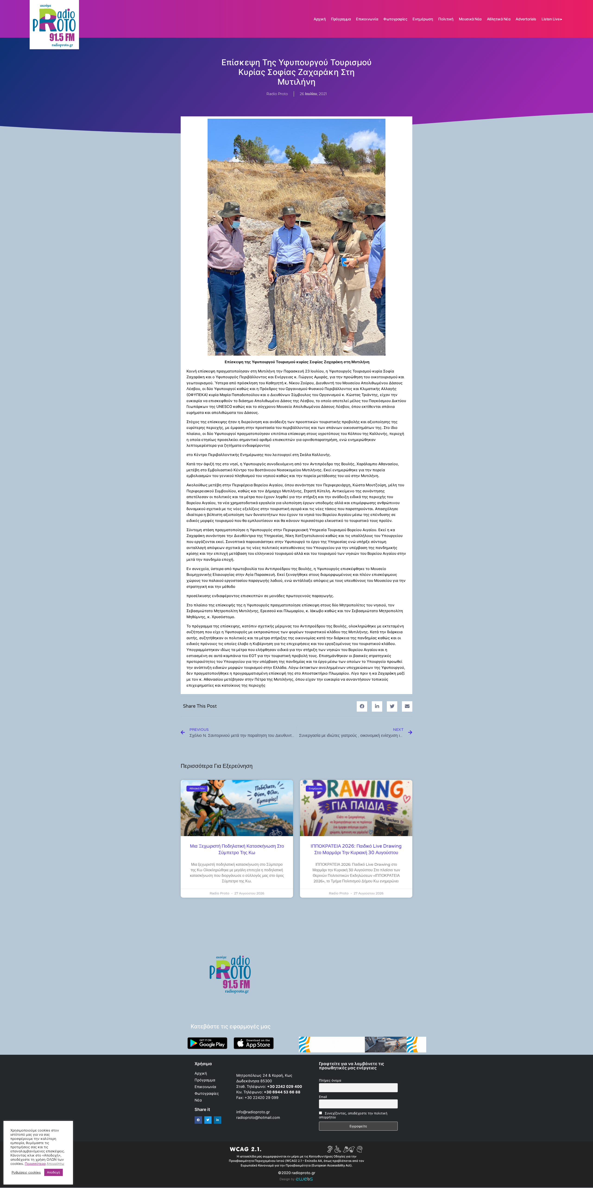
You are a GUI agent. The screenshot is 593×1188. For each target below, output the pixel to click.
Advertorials (526, 19)
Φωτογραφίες (395, 19)
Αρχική (320, 19)
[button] (362, 706)
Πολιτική (445, 19)
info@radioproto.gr (253, 1112)
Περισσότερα (35, 1164)
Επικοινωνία (367, 19)
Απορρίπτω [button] (55, 1164)
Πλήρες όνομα (330, 1080)
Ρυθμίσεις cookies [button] (26, 1172)
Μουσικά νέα (470, 19)
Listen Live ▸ (552, 19)
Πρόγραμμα (341, 19)
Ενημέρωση (423, 19)
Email (323, 1097)
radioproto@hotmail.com (258, 1117)
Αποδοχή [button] (53, 1172)
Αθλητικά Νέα (499, 19)
